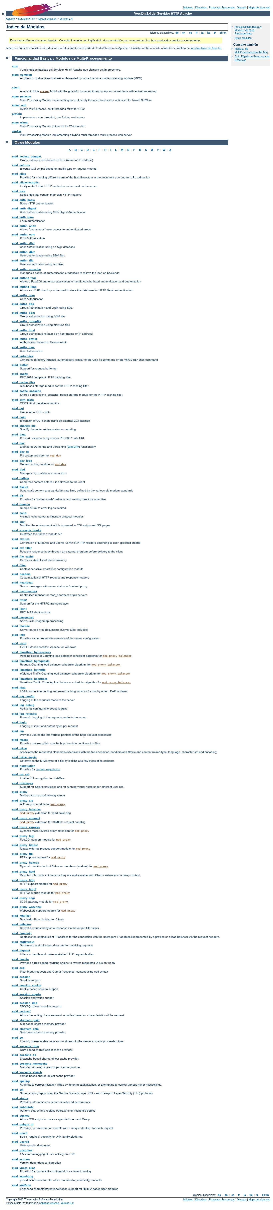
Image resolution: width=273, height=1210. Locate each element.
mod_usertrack (22, 1150)
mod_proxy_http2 (24, 889)
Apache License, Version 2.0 (57, 1202)
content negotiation (48, 769)
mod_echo (19, 512)
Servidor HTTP (26, 18)
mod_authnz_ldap (24, 286)
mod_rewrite (20, 959)
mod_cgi (18, 408)
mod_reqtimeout (23, 941)
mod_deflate (20, 478)
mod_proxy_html (23, 871)
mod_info (18, 634)
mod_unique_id (22, 1124)
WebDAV (73, 446)
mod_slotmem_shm (25, 1028)
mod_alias (19, 173)
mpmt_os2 (19, 105)
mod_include (21, 626)
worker (44, 91)
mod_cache (20, 373)
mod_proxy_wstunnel (27, 906)
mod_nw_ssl (20, 774)
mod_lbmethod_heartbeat (29, 678)
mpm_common (22, 74)
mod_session (21, 976)
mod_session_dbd (24, 1002)
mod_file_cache (23, 556)
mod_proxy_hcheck (25, 862)
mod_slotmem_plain (26, 1020)
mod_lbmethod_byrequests (31, 661)
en (183, 32)
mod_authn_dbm (23, 251)
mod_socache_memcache (29, 1063)
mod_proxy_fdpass (25, 845)
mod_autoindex (22, 356)
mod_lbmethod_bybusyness (31, 652)
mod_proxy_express (26, 827)
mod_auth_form (23, 217)
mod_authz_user (23, 347)
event (16, 87)
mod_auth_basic (23, 199)
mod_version (21, 1159)
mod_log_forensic (24, 713)
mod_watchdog (22, 1176)
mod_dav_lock (22, 460)
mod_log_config (23, 696)
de (177, 32)
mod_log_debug (23, 705)
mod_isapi (19, 643)
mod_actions (21, 165)
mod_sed (18, 967)
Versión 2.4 (66, 18)
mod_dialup (20, 486)
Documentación (47, 18)
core (15, 66)
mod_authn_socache (26, 269)
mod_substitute (23, 1107)
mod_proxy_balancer (117, 656)
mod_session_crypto (26, 994)
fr (196, 32)
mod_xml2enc (21, 1185)
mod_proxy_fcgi (23, 836)
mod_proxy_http (23, 880)
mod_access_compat (26, 156)
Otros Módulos (243, 37)
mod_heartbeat (22, 582)
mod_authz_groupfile (26, 321)
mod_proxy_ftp (22, 853)
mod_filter (19, 565)
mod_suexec (20, 1115)
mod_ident (19, 608)
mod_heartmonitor (24, 591)
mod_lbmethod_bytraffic (29, 669)
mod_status (20, 1098)
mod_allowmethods (25, 182)
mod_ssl (18, 1089)
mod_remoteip (22, 933)
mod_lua (18, 731)
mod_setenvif (21, 1011)
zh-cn (223, 32)
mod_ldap (19, 687)
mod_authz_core (23, 295)
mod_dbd (18, 469)
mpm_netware (21, 96)
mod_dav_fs (20, 451)
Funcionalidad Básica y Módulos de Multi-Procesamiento (248, 30)
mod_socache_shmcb (27, 1072)
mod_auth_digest (24, 208)
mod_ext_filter (22, 547)
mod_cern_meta (23, 399)
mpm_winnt (20, 122)
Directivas (201, 7)
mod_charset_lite (24, 425)
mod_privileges (22, 783)
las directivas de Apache (206, 48)
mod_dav (18, 443)
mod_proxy (19, 791)
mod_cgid (19, 417)
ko (208, 32)
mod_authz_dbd (23, 303)
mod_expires (21, 538)
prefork (17, 113)
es (190, 32)
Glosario (241, 7)
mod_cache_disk (23, 382)
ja (202, 32)
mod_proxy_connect (26, 818)
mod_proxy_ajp (22, 800)
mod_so (17, 1037)
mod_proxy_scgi (23, 898)
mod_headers (21, 573)
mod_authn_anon (24, 225)
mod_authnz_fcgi (24, 277)
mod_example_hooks (26, 530)
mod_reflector (21, 924)
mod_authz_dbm (23, 312)
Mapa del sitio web (259, 7)
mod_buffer (20, 364)
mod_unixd (19, 1133)
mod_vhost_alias (23, 1167)
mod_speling (21, 1081)
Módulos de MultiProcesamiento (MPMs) (251, 50)
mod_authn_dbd (23, 243)
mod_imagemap (23, 617)
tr (215, 32)
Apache (10, 18)
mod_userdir (20, 1141)
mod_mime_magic (24, 757)
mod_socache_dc (24, 1054)
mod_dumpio (21, 504)
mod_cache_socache (26, 390)
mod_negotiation (23, 765)
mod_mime (19, 748)
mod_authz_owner (24, 338)
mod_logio (19, 722)
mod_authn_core (23, 234)
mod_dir (17, 495)
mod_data (19, 434)
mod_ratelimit (21, 915)
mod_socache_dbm (25, 1046)
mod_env (18, 521)
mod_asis (18, 191)
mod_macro (20, 739)
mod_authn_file (22, 260)
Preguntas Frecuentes (222, 7)
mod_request (21, 950)
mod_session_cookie (26, 985)
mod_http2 (19, 599)
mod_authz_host (23, 330)
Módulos (188, 7)
